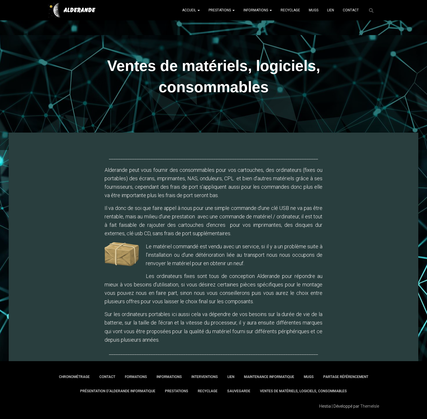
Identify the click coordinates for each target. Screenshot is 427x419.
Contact (351, 10)
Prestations (220, 10)
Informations (256, 10)
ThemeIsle (369, 406)
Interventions (204, 377)
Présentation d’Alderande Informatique (117, 391)
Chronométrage (74, 377)
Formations (136, 377)
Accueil (189, 10)
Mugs (313, 10)
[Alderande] (72, 10)
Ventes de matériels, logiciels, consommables (303, 391)
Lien (330, 10)
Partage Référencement (345, 377)
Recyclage (290, 10)
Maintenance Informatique (269, 377)
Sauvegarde (238, 391)
